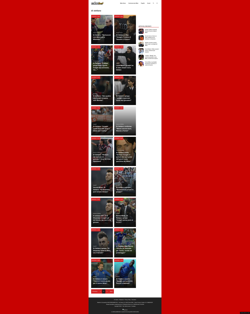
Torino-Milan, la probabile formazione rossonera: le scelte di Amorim (151, 63)
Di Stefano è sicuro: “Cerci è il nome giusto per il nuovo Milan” (101, 281)
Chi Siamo (116, 299)
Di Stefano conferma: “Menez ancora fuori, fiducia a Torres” (124, 129)
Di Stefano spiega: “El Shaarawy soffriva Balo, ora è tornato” (102, 250)
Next (111, 291)
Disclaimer (134, 299)
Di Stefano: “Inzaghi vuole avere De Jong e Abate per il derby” (101, 129)
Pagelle (143, 3)
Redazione (121, 299)
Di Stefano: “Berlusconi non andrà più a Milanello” (102, 37)
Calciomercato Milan (133, 3)
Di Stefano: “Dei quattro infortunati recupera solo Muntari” (102, 98)
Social (148, 3)
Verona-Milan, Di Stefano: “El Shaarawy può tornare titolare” (101, 190)
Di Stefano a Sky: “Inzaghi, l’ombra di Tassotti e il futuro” (123, 37)
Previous (94, 291)
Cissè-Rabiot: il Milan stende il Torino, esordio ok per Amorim (152, 50)
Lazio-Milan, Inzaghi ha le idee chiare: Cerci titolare (124, 68)
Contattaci (133, 306)
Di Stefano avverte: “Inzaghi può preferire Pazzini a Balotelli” (124, 281)
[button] (153, 3)
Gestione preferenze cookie (244, 312)
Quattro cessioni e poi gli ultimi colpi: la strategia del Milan (151, 44)
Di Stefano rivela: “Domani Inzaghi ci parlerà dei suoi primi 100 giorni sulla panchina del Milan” (124, 157)
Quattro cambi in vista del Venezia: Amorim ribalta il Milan (151, 31)
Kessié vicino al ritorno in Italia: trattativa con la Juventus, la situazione (151, 37)
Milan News (123, 3)
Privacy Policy (128, 299)
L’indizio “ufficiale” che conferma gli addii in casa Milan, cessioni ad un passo (151, 57)
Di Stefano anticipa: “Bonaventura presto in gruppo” (125, 190)
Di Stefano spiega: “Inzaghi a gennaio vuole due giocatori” (123, 98)
